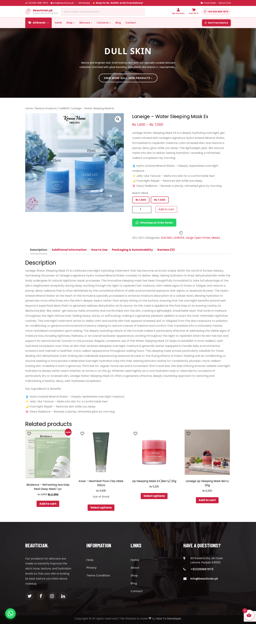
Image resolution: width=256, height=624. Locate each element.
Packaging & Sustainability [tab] (132, 250)
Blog (118, 22)
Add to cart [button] (47, 504)
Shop (69, 22)
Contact (130, 22)
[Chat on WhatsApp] (10, 613)
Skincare (84, 22)
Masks (215, 238)
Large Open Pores (198, 238)
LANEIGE (64, 108)
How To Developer (168, 619)
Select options (101, 508)
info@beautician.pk (63, 2)
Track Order (210, 2)
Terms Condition (98, 575)
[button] (118, 119)
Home (58, 22)
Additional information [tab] (69, 250)
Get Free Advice (218, 22)
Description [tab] (38, 250)
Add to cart (166, 209)
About (135, 568)
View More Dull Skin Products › (128, 78)
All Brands (39, 22)
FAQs (90, 560)
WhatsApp (84, 2)
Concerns (103, 22)
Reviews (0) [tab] (166, 250)
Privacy (91, 568)
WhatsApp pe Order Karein (156, 222)
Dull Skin (166, 238)
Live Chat (226, 2)
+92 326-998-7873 (38, 2)
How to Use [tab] (99, 250)
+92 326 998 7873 (218, 11)
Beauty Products (46, 108)
